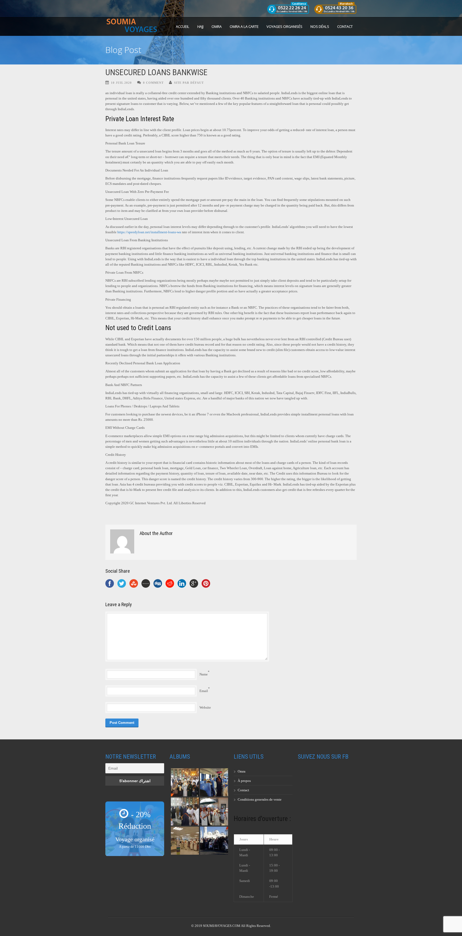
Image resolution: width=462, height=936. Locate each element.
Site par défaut (189, 82)
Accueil (182, 26)
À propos (244, 781)
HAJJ (200, 26)
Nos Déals (319, 26)
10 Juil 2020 (121, 82)
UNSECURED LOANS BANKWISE (156, 72)
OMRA (216, 26)
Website (205, 707)
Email (203, 691)
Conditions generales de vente (260, 799)
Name (203, 674)
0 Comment (153, 82)
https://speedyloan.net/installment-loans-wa (149, 232)
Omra (241, 771)
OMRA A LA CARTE (244, 26)
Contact (345, 26)
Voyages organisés (284, 26)
